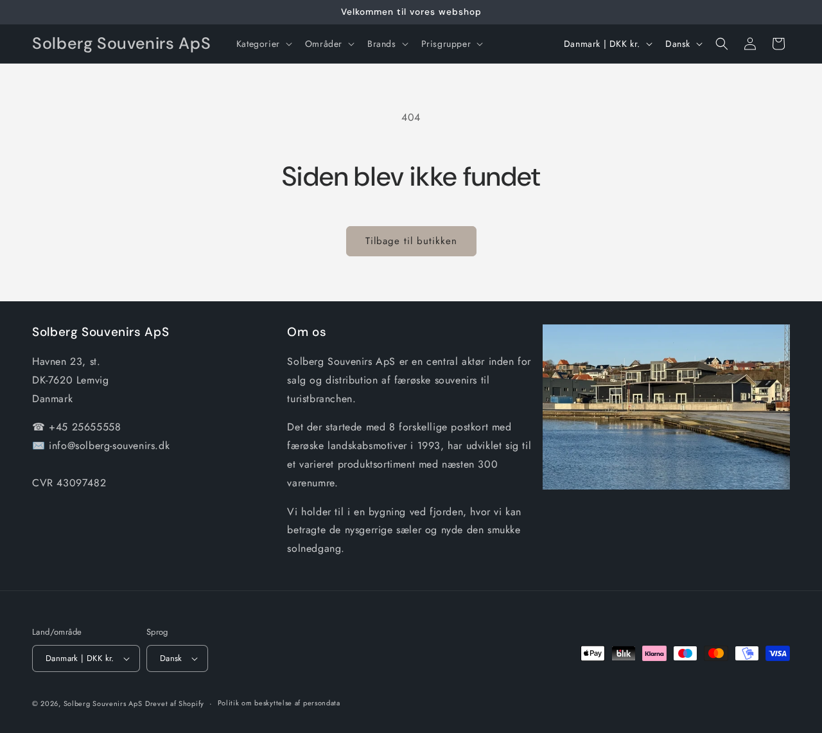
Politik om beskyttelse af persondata (279, 703)
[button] (263, 43)
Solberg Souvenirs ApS (103, 703)
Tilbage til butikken (411, 241)
